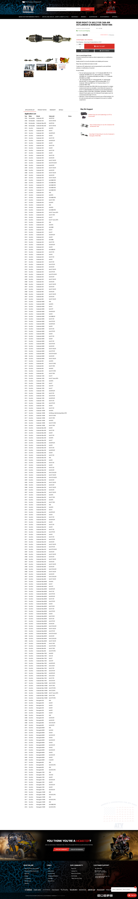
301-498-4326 (98, 868)
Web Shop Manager (61, 895)
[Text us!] (132, 895)
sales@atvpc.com (99, 874)
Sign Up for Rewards (77, 849)
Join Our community (61, 849)
